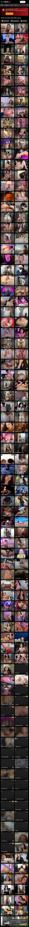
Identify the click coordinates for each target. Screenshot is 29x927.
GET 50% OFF (9, 13)
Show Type (6, 20)
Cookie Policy (18, 921)
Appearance (15, 20)
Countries (25, 20)
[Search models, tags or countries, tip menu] (27, 5)
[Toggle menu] (1, 2)
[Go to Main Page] (8, 1)
